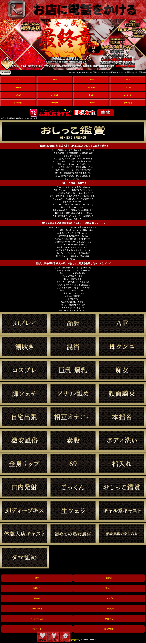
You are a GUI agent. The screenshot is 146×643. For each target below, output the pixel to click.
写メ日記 (18, 87)
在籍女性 (91, 79)
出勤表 (55, 79)
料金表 (91, 95)
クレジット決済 (37, 619)
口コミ (55, 87)
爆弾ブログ (109, 629)
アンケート (37, 629)
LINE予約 (128, 87)
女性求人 (18, 95)
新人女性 (109, 588)
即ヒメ (128, 79)
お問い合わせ (127, 103)
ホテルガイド (18, 103)
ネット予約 (91, 87)
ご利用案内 (54, 103)
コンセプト (127, 95)
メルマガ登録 (91, 103)
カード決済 (54, 95)
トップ (18, 79)
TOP (37, 578)
